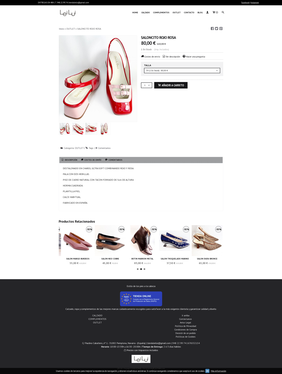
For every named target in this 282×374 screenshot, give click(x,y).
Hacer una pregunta (195, 56)
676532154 (194, 343)
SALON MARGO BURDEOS (77, 258)
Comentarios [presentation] (115, 160)
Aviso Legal (185, 322)
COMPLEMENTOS (161, 12)
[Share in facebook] (212, 28)
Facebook (245, 2)
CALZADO (145, 12)
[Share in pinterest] (221, 28)
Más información (218, 370)
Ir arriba (185, 315)
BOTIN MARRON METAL (142, 258)
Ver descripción (173, 56)
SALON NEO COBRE (110, 258)
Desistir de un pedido (185, 333)
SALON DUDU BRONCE (207, 258)
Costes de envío (152, 56)
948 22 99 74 (179, 343)
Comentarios (104, 148)
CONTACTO (189, 12)
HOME (135, 12)
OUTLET (177, 12)
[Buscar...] (223, 13)
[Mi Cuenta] (207, 13)
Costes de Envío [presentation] (92, 160)
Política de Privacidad (185, 326)
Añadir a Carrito (172, 85)
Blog (200, 12)
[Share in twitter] (216, 28)
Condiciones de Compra (185, 329)
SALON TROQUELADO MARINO (175, 258)
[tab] (69, 160)
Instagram (255, 2)
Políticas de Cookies (185, 336)
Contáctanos (185, 318)
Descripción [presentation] (70, 160)
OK (207, 370)
